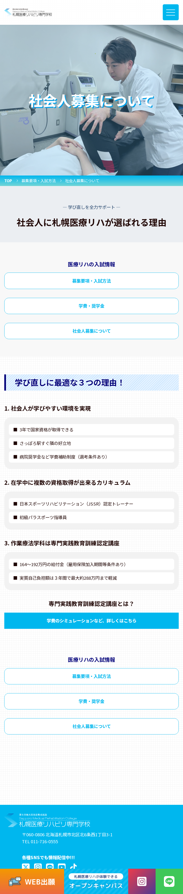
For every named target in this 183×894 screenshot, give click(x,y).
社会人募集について (91, 331)
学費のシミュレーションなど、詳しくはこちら (92, 620)
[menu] (171, 12)
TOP (8, 180)
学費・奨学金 (91, 306)
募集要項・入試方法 (38, 180)
